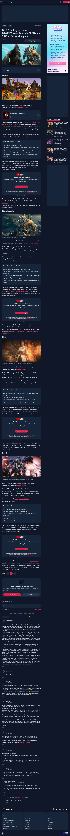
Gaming (23, 2)
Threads (27, 822)
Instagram (27, 820)
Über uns (5, 816)
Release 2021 (34, 561)
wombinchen (9, 620)
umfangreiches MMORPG (22, 499)
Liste (10, 25)
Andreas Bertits (8, 39)
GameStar (50, 816)
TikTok (26, 816)
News (14, 2)
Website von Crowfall (22, 107)
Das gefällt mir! (13, 594)
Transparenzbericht (7, 824)
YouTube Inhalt (23, 195)
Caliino (9, 701)
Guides (48, 2)
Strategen (5, 203)
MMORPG (11, 115)
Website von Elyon (21, 369)
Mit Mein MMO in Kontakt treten (10, 826)
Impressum (5, 818)
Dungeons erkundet (14, 377)
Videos (19, 2)
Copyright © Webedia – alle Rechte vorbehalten (12, 833)
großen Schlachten (14, 381)
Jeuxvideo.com (51, 824)
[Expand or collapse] (38, 70)
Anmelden (38, 609)
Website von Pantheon (25, 742)
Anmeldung (66, 2)
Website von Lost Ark (22, 485)
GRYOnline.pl (50, 822)
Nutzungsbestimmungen (8, 820)
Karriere (5, 828)
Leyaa (7, 749)
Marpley (8, 768)
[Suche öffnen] (60, 2)
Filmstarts (50, 826)
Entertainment (30, 2)
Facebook (27, 818)
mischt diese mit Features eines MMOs (17, 291)
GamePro (50, 818)
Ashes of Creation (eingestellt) (17, 113)
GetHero (49, 820)
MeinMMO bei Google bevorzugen (33, 41)
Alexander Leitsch (12, 781)
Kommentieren (30, 594)
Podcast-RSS (28, 828)
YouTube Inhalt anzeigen (21, 186)
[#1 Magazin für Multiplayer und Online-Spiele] (5, 2)
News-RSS (27, 826)
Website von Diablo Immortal (30, 243)
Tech (40, 2)
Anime (36, 2)
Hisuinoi (8, 681)
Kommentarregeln (15, 605)
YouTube (27, 824)
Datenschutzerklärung (30, 192)
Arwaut (8, 732)
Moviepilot (50, 828)
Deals (44, 2)
